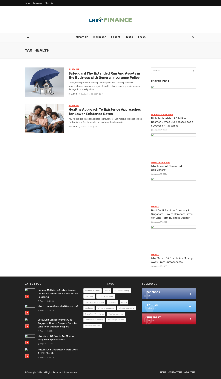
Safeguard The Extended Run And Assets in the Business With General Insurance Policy (104, 75)
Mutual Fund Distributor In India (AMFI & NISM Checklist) (58, 351)
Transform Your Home (94, 314)
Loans (142, 37)
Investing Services (116, 320)
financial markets (92, 290)
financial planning (121, 290)
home (107, 290)
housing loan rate (92, 326)
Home (27, 3)
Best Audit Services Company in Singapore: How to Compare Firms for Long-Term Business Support (172, 214)
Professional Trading (94, 320)
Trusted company (116, 314)
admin (74, 94)
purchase (89, 296)
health (124, 302)
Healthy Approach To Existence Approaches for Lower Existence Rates (105, 112)
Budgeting (82, 37)
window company (126, 308)
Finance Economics (160, 162)
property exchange (106, 308)
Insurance (99, 37)
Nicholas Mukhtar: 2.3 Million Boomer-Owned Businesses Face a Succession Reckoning (172, 122)
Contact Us (37, 3)
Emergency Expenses (94, 302)
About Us (49, 3)
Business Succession (162, 114)
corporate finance (105, 296)
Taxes (129, 37)
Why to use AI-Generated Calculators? (166, 168)
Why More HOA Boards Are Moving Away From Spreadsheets (172, 260)
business (89, 308)
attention (113, 302)
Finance (115, 37)
